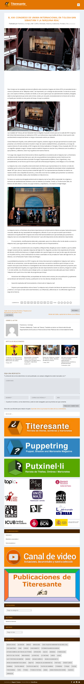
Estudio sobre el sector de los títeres (19, 652)
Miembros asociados (12, 539)
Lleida (59, 655)
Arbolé (28, 644)
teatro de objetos (32, 666)
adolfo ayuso (11, 644)
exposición (37, 652)
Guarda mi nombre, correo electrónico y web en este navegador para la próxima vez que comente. (36, 402)
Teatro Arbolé (19, 666)
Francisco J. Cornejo (24, 24)
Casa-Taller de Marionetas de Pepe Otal (55, 644)
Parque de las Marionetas (44, 662)
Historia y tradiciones (52, 24)
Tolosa (74, 666)
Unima (45, 670)
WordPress (34, 682)
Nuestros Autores (11, 621)
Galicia (45, 652)
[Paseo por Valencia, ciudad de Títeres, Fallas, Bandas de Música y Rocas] (51, 350)
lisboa (53, 655)
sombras (9, 666)
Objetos (30, 662)
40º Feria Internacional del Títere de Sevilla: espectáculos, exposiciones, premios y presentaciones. (69, 360)
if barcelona (62, 652)
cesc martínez (11, 648)
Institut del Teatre (13, 655)
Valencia (70, 670)
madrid (28, 659)
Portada (62, 24)
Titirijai (66, 666)
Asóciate (8, 535)
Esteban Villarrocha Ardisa (50, 648)
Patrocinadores (10, 543)
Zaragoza (10, 673)
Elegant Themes (16, 682)
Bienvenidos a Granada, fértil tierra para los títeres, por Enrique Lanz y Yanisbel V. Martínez (32, 360)
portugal (58, 662)
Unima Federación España (58, 670)
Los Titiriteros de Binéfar (15, 659)
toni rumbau (11, 670)
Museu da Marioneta (51, 659)
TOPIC (19, 670)
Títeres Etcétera (35, 670)
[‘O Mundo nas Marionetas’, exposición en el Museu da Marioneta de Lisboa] (14, 350)
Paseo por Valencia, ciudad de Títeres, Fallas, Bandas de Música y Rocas (51, 359)
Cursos (26, 648)
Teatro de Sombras (47, 666)
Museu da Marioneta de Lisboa (16, 662)
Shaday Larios (67, 662)
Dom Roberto (35, 648)
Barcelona (36, 644)
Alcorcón (21, 644)
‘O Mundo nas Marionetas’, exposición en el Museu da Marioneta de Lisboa (14, 359)
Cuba (19, 648)
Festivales (43, 24)
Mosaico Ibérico (37, 659)
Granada (52, 652)
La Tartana (44, 655)
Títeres (25, 670)
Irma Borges (26, 655)
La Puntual (35, 655)
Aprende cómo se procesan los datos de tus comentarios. (48, 409)
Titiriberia (58, 666)
